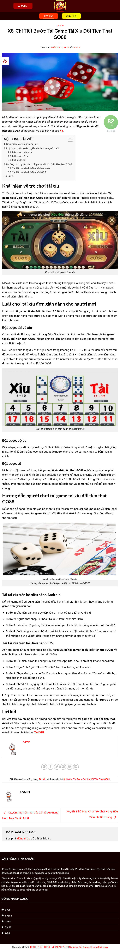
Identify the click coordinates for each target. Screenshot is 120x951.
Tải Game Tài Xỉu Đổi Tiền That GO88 (91, 779)
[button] (22, 6)
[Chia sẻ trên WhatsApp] (44, 767)
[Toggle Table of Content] (69, 139)
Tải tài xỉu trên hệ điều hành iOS (29, 172)
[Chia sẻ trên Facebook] (50, 767)
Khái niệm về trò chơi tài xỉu (22, 144)
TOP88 (47, 947)
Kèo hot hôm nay (99, 947)
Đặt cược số (18, 160)
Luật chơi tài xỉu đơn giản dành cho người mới (32, 148)
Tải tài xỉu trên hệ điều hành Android (31, 168)
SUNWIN (67, 779)
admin (76, 47)
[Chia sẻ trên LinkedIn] (76, 767)
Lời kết (10, 176)
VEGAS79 (56, 947)
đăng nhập (23, 838)
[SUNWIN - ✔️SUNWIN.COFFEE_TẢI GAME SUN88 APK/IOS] (60, 6)
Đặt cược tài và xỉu (22, 152)
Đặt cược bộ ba (20, 156)
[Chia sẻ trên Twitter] (57, 767)
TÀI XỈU (60, 26)
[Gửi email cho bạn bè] (63, 767)
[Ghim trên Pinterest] (69, 767)
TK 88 (39, 947)
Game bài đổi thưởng (79, 947)
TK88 (32, 947)
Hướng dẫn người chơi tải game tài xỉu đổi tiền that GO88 (39, 164)
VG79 (65, 947)
